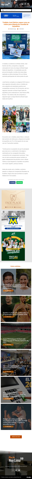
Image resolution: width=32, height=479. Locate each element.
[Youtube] (28, 4)
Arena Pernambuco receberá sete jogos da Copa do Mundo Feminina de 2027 (15, 340)
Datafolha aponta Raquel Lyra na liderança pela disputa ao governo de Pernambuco (15, 286)
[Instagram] (23, 4)
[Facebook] (25, 4)
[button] (12, 182)
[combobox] (16, 10)
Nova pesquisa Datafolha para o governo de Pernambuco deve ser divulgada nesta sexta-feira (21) (14, 394)
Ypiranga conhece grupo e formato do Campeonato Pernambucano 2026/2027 (16, 367)
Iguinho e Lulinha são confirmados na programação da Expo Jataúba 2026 (15, 313)
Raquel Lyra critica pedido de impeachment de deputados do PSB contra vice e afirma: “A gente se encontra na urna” (15, 421)
